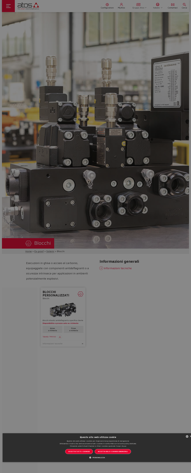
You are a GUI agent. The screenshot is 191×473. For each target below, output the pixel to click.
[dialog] (95, 236)
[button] (98, 457)
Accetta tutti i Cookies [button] (79, 451)
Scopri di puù (121, 446)
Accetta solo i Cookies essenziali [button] (113, 451)
